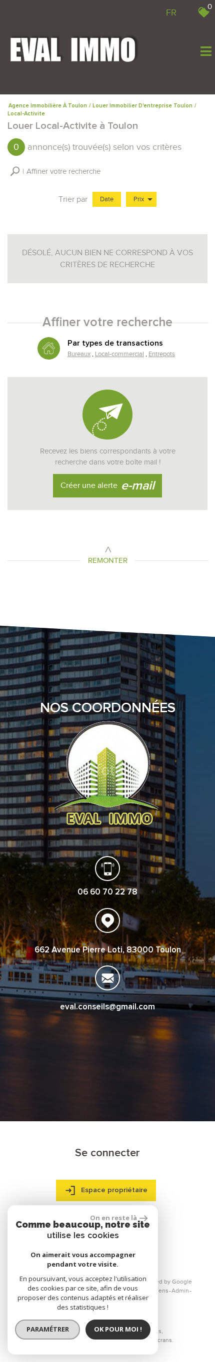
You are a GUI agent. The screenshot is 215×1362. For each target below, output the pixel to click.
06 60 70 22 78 (108, 892)
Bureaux (79, 354)
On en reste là (113, 1217)
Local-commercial (119, 354)
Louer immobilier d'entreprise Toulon (142, 105)
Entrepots (161, 354)
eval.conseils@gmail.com (107, 1007)
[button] (55, 171)
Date (107, 199)
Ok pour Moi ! (118, 1329)
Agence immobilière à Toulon (47, 105)
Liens (161, 1290)
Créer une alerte (107, 485)
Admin (180, 1290)
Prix (139, 199)
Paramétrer (47, 1329)
